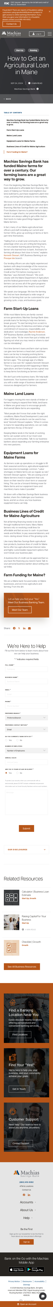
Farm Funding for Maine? (17, 152)
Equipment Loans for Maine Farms (21, 141)
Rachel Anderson (37, 331)
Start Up (25, 898)
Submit (26, 828)
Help (26, 1218)
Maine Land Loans (14, 135)
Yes (10, 740)
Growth (33, 898)
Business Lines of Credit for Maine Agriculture (26, 146)
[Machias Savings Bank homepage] (10, 34)
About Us (26, 1210)
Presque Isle (9, 258)
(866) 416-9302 (26, 1182)
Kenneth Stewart (11, 255)
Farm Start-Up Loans (15, 130)
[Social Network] (24, 1194)
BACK (8, 99)
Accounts (26, 1202)
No (21, 740)
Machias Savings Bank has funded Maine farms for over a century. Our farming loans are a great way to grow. (28, 122)
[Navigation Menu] (49, 33)
